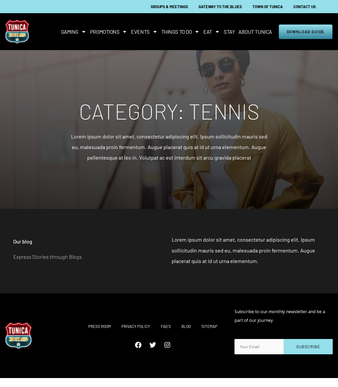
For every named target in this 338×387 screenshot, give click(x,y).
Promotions (105, 31)
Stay (229, 31)
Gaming (69, 31)
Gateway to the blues (220, 6)
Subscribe (308, 346)
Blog (186, 326)
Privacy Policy (135, 326)
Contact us (304, 6)
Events (140, 31)
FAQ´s (166, 326)
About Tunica (255, 31)
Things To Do (176, 31)
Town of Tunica (267, 6)
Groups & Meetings (169, 6)
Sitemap (209, 326)
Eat (207, 31)
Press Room (99, 326)
